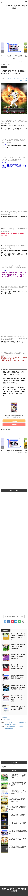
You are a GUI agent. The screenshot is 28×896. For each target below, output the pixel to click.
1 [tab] (6, 61)
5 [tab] (15, 61)
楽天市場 (14, 424)
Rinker (16, 416)
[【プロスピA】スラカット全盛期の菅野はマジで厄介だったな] (15, 621)
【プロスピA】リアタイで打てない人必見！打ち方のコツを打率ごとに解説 (18, 776)
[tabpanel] (14, 50)
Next (25, 51)
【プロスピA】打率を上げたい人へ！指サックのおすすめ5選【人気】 (18, 646)
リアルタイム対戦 (6, 719)
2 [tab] (8, 61)
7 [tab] (19, 61)
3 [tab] (10, 61)
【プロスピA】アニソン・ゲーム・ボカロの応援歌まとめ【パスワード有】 (18, 708)
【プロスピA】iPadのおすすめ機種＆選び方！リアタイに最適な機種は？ (14, 56)
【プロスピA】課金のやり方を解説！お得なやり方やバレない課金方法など (18, 784)
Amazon (14, 421)
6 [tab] (17, 61)
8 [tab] (21, 61)
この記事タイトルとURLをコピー (14, 616)
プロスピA (5, 717)
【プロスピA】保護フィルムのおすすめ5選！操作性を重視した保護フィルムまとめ (18, 687)
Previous (2, 51)
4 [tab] (13, 61)
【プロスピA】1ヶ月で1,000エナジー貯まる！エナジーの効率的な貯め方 (18, 807)
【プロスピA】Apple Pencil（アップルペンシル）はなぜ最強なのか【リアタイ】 (18, 667)
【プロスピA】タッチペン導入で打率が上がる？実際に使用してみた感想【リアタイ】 (18, 800)
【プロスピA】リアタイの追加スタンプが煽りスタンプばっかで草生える (18, 823)
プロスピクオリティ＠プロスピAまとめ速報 (14, 7)
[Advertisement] (14, 25)
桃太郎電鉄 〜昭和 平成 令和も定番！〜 (14, 415)
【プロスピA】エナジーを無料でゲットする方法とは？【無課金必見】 (18, 656)
